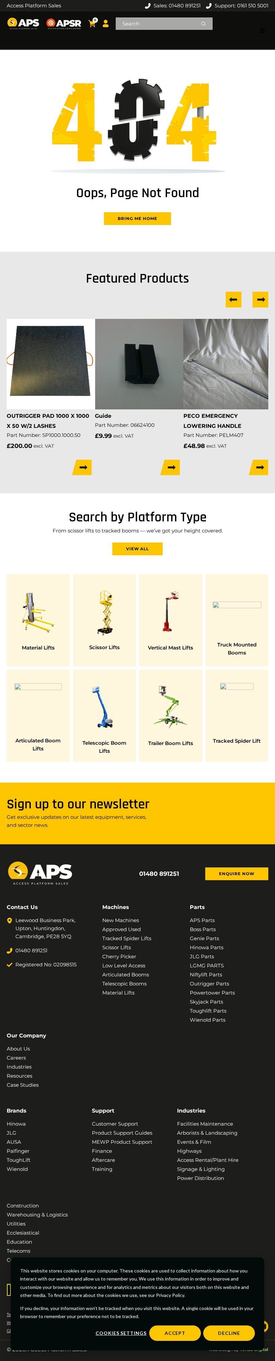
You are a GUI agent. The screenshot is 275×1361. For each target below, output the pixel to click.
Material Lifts (38, 647)
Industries (191, 1111)
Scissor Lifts (104, 647)
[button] (262, 30)
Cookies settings (121, 1333)
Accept (175, 1333)
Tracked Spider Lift (237, 741)
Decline (229, 1333)
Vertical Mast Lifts (170, 647)
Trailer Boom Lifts (170, 743)
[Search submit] (203, 23)
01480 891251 (159, 873)
